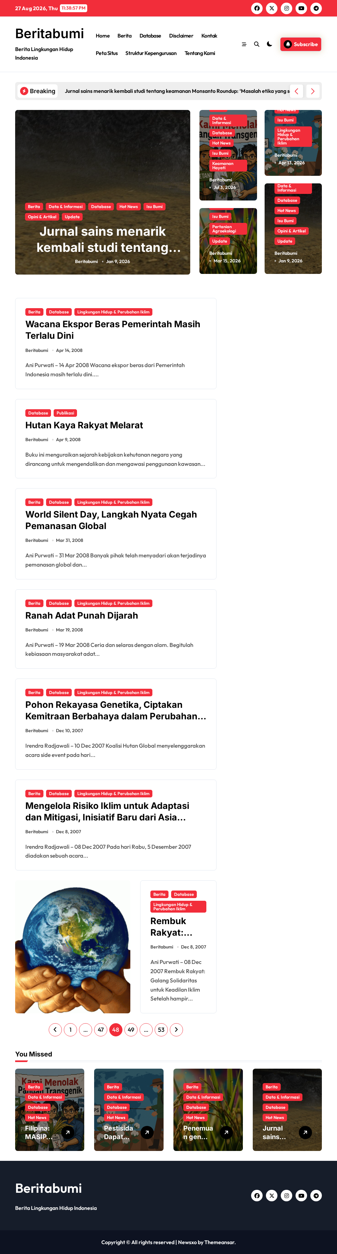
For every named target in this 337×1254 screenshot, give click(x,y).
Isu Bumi (154, 206)
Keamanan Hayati (222, 165)
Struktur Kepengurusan (150, 53)
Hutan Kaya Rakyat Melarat (84, 425)
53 (161, 1029)
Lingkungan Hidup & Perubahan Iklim (288, 136)
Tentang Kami (200, 53)
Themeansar (219, 1242)
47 (101, 1029)
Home (103, 35)
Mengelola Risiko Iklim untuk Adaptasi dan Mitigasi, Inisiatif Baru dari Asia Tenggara (107, 817)
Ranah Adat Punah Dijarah (81, 615)
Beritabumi (49, 33)
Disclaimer (181, 35)
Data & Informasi (66, 206)
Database (150, 35)
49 (131, 1029)
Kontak (209, 35)
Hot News (128, 206)
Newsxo (187, 1242)
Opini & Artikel (42, 216)
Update (72, 216)
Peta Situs (106, 53)
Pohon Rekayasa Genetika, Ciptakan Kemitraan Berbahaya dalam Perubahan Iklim (111, 716)
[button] (313, 91)
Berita (124, 35)
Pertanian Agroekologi (224, 228)
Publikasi (65, 412)
